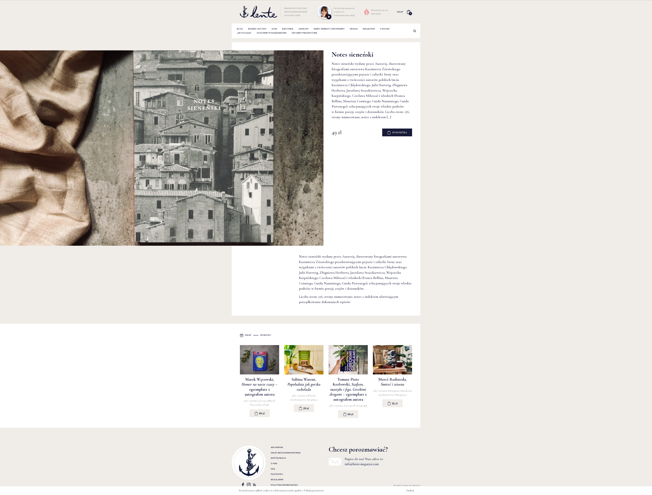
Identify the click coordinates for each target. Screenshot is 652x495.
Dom (274, 29)
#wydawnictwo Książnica (304, 399)
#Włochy (311, 395)
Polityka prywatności (284, 485)
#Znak (265, 404)
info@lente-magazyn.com (362, 464)
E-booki (385, 29)
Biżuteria (287, 29)
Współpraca (278, 458)
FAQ (273, 469)
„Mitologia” (244, 33)
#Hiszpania (393, 390)
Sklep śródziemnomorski (286, 453)
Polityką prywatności (314, 490)
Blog (240, 29)
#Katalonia (406, 390)
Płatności (277, 474)
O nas (274, 463)
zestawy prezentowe (304, 33)
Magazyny (369, 29)
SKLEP (400, 12)
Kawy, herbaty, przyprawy (329, 29)
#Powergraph (359, 405)
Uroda (354, 29)
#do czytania (251, 400)
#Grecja (262, 400)
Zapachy (303, 29)
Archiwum (277, 447)
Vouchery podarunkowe (272, 33)
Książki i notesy (257, 29)
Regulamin (277, 479)
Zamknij (410, 490)
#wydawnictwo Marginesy (392, 394)
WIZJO (416, 485)
